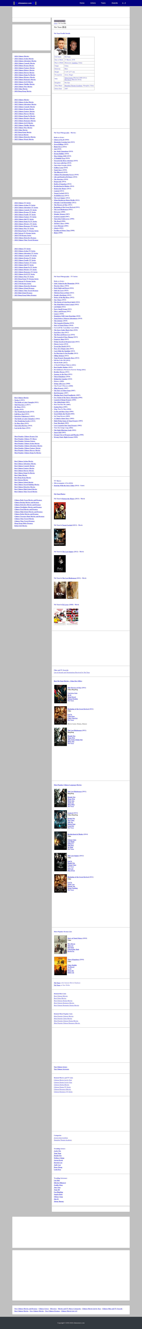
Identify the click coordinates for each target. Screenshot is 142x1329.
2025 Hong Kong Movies (22, 132)
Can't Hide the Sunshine (62, 351)
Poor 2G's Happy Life (61, 348)
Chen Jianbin (72, 965)
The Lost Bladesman (61, 209)
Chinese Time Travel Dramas (24, 521)
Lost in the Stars (20, 428)
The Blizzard (58, 172)
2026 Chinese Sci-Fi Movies (23, 82)
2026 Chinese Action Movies (24, 58)
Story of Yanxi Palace (61, 325)
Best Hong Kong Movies (22, 477)
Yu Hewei (71, 967)
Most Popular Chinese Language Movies (67, 785)
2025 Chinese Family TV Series (25, 260)
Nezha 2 (17, 400)
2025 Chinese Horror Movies (24, 114)
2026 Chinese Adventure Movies (25, 61)
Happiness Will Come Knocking (65, 316)
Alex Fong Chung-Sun (75, 740)
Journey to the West (61, 374)
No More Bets (19, 423)
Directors (53, 1309)
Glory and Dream (60, 311)
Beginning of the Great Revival (64, 207)
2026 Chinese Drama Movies (24, 65)
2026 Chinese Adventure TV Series (26, 207)
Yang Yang (57, 1153)
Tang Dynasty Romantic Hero (64, 358)
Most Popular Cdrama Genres (24, 441)
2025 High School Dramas (23, 293)
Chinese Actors (44, 1309)
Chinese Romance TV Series (63, 1092)
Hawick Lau (58, 1162)
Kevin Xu (71, 951)
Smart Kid (57, 432)
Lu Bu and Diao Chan (61, 411)
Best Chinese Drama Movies (63, 1001)
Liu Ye (70, 714)
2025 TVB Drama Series (22, 283)
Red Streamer (59, 393)
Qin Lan (70, 869)
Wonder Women (59, 214)
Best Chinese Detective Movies (24, 487)
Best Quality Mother (61, 367)
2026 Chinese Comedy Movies (24, 63)
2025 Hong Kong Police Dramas (25, 295)
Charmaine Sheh (73, 949)
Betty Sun (71, 741)
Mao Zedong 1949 (60, 156)
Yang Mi (57, 1190)
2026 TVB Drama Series (22, 235)
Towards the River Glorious (63, 160)
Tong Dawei (72, 697)
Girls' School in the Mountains (64, 283)
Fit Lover (57, 212)
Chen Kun (71, 716)
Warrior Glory (59, 286)
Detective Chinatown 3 (22, 416)
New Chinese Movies (37, 1311)
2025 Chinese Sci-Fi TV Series (24, 274)
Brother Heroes (59, 372)
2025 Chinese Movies (21, 100)
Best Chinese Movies (61, 996)
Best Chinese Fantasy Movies (24, 468)
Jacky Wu (57, 1151)
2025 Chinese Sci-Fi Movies (23, 123)
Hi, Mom (17, 407)
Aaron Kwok (58, 1160)
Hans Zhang (58, 1167)
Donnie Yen (71, 736)
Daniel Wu (71, 818)
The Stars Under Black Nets (63, 330)
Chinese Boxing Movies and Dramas (26, 502)
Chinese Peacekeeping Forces (64, 174)
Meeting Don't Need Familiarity (65, 395)
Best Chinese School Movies (23, 482)
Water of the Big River (61, 297)
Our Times (57, 300)
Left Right (57, 307)
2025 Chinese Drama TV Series (25, 258)
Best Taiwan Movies (21, 480)
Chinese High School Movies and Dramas (28, 512)
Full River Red (19, 414)
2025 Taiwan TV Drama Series (25, 281)
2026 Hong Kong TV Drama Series (26, 231)
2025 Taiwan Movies (21, 135)
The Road (57, 221)
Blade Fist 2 (58, 147)
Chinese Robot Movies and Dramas (26, 514)
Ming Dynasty (59, 388)
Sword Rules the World (62, 414)
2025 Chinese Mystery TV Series (25, 269)
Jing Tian (57, 1187)
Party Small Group (60, 309)
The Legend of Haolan (61, 323)
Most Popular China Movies (63, 1018)
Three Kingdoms (59, 376)
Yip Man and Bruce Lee (62, 335)
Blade (56, 233)
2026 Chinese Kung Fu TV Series (25, 221)
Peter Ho (71, 971)
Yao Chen (71, 820)
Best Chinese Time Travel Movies (25, 491)
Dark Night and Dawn (61, 288)
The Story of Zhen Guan (62, 390)
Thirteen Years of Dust (61, 293)
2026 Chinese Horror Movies (24, 72)
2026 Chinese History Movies (24, 70)
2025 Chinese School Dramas (24, 288)
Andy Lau (71, 884)
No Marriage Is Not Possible (63, 353)
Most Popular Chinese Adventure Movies (28, 446)
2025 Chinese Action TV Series (24, 251)
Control (56, 191)
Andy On (71, 803)
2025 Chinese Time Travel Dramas (26, 290)
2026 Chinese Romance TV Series (25, 226)
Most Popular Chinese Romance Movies (67, 1023)
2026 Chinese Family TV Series (25, 214)
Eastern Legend (59, 216)
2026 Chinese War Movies (23, 86)
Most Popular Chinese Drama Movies (66, 1021)
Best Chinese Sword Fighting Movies (26, 484)
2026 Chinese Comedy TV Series (25, 210)
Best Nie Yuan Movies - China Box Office (68, 681)
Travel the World (60, 346)
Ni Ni (69, 695)
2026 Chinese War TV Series (24, 228)
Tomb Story (58, 170)
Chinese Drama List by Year (63, 1082)
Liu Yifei (57, 1180)
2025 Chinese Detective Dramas (25, 286)
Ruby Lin (71, 972)
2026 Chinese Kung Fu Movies (24, 75)
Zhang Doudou (73, 699)
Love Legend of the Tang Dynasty (65, 425)
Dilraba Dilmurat (60, 1183)
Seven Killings (59, 144)
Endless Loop (58, 167)
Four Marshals (59, 423)
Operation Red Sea (20, 425)
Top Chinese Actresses (61, 1069)
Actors (55, 23)
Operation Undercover (61, 219)
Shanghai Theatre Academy (73, 85)
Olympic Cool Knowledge (62, 202)
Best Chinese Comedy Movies (24, 466)
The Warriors (58, 179)
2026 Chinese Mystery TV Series (25, 224)
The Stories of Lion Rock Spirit (64, 302)
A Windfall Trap (59, 158)
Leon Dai (71, 826)
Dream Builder (59, 153)
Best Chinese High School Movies (25, 489)
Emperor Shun (59, 339)
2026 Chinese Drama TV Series (25, 212)
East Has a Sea (59, 332)
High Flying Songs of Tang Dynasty (66, 421)
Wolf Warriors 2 (20, 405)
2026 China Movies (21, 89)
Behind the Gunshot (60, 379)
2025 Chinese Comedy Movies (24, 107)
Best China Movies (60, 998)
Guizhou (75, 63)
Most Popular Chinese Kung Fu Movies (27, 453)
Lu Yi (69, 969)
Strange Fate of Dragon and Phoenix (66, 435)
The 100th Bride (59, 402)
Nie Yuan (71, 947)
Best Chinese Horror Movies (24, 470)
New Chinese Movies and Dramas (25, 1309)
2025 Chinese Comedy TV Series (25, 255)
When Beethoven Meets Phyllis (64, 200)
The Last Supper (59, 198)
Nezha (16, 409)
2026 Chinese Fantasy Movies (24, 68)
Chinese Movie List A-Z (69, 1311)
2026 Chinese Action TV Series (24, 205)
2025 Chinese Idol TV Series (24, 265)
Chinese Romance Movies (62, 1089)
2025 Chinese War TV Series (24, 276)
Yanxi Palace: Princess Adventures (65, 318)
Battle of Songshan (60, 184)
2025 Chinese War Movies (23, 127)
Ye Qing (70, 847)
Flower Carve (58, 344)
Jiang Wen (71, 738)
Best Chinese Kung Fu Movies (24, 473)
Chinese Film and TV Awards (112, 1309)
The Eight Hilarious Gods (62, 430)
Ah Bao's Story (59, 223)
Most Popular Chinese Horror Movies (27, 450)
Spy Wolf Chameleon (61, 151)
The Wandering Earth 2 (22, 421)
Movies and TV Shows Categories (69, 1309)
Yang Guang (69, 78)
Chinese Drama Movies (61, 1085)
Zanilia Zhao (58, 1185)
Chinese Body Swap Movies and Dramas (28, 500)
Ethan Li (71, 843)
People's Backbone (60, 295)
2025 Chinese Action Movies (24, 102)
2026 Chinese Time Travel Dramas (26, 240)
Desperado (57, 181)
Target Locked (59, 193)
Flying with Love (59, 383)
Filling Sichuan (59, 356)
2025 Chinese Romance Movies (25, 121)
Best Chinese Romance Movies (64, 1003)
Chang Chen (72, 840)
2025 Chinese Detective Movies (25, 137)
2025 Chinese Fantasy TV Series (25, 263)
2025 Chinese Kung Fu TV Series (25, 267)
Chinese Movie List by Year (63, 1080)
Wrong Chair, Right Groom (63, 437)
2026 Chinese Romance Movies (25, 79)
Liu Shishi (71, 842)
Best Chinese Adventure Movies (25, 464)
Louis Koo (57, 1169)
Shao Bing (71, 804)
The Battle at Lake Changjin (24, 402)
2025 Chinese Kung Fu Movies (24, 116)
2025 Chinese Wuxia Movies (24, 139)
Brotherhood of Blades (61, 186)
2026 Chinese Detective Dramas (25, 238)
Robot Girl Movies (20, 526)
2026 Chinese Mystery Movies (24, 77)
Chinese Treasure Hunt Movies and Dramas (29, 516)
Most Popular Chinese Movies (63, 1016)
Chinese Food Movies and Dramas (26, 509)
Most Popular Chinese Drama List (26, 436)
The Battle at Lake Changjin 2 (24, 419)
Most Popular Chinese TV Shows (25, 439)
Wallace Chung (59, 1158)
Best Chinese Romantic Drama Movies (66, 1005)
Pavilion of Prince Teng (62, 230)
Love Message (59, 226)
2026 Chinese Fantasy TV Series (25, 217)
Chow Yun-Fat (72, 718)
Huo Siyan (71, 870)
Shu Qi (56, 1199)
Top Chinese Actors (60, 1067)
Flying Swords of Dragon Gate (64, 342)
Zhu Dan (71, 845)
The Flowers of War (61, 205)
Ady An (70, 822)
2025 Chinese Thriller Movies (24, 125)
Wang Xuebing (73, 888)
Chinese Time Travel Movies (24, 519)
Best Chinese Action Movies (23, 461)
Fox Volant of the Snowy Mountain (66, 397)
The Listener (58, 321)
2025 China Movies (21, 130)
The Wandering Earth (21, 411)
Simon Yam (71, 824)
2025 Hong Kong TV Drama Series (26, 279)
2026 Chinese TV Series (22, 203)
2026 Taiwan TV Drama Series (25, 233)
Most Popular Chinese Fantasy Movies (27, 448)
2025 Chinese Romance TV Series (25, 272)
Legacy (56, 314)
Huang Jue (71, 886)
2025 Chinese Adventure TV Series (26, 253)
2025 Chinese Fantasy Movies (24, 111)
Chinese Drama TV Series (62, 1087)
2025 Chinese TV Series (22, 249)
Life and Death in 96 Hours (63, 177)
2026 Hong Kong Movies (22, 91)
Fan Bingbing (58, 1192)
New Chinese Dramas (52, 1311)
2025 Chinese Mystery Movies (24, 118)
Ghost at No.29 (59, 139)
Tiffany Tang (58, 1197)
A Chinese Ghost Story (61, 418)
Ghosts (56, 228)
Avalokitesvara (59, 195)
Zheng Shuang (59, 1201)
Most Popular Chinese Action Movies (27, 443)
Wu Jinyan (71, 944)
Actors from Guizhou (61, 1138)
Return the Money (60, 188)
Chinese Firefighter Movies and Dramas (28, 507)
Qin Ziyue (68, 79)
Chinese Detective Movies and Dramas (27, 505)
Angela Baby (58, 1194)
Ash (55, 149)
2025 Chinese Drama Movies (24, 109)
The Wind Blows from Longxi (64, 304)
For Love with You (60, 163)
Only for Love (59, 290)
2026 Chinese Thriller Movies (24, 84)
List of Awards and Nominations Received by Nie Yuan (72, 672)
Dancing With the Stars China (64, 485)
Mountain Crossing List (62, 142)
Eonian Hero (58, 407)
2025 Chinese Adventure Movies (25, 104)
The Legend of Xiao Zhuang (63, 337)
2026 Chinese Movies (21, 56)
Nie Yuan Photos (59, 494)
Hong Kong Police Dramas (23, 523)
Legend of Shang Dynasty (62, 400)
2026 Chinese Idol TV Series (24, 219)
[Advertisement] (62, 12)
